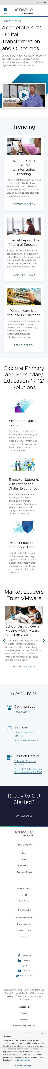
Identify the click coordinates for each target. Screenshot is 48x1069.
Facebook (26, 956)
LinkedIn (26, 961)
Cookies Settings (23, 1065)
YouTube (26, 971)
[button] (4, 640)
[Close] (42, 1033)
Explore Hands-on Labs (26, 740)
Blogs (24, 853)
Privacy (24, 1013)
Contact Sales (26, 976)
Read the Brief (23, 345)
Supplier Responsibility (24, 1026)
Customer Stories (24, 872)
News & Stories (22, 712)
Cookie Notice (23, 1060)
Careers (24, 859)
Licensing (24, 937)
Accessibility (24, 1007)
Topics (24, 895)
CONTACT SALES (24, 816)
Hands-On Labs (24, 930)
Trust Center (24, 901)
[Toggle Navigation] (5, 9)
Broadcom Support (24, 918)
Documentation (24, 924)
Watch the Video (23, 204)
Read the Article (23, 275)
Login (40, 2)
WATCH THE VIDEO (23, 667)
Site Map (24, 1020)
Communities (24, 866)
